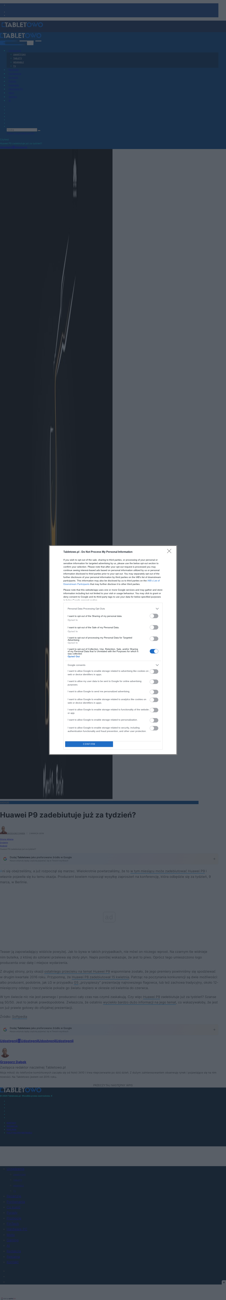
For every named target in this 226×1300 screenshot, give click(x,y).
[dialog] (113, 650)
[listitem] (113, 608)
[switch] (154, 616)
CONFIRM (89, 744)
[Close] (170, 552)
